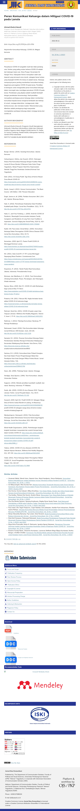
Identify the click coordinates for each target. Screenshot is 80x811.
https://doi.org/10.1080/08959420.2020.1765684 (23, 224)
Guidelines (16, 633)
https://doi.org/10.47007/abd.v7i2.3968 (17, 465)
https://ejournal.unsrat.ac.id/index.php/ (16, 346)
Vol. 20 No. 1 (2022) (25, 10)
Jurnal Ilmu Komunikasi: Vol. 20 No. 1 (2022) (57, 535)
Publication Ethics (13, 585)
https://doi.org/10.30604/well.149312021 (29, 316)
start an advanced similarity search (24, 544)
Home (6, 10)
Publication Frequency (15, 573)
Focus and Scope (13, 569)
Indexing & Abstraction (14, 604)
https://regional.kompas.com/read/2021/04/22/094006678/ (23, 405)
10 (16, 539)
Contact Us (10, 612)
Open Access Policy (13, 581)
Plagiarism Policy (12, 608)
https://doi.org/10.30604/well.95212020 (27, 453)
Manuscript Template (22, 649)
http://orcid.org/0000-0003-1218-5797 (14, 37)
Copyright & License (13, 588)
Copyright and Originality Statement (25, 657)
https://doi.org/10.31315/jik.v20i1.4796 (21, 44)
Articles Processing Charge (16, 596)
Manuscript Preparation (15, 592)
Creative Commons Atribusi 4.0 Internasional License (64, 95)
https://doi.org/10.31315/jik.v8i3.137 (16, 423)
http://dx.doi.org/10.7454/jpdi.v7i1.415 (16, 395)
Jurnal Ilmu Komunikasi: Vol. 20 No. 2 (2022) (50, 493)
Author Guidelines (13, 600)
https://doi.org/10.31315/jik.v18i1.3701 (16, 236)
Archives (13, 10)
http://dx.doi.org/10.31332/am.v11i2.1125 (17, 333)
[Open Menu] (4, 2)
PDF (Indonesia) (59, 28)
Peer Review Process (14, 577)
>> (19, 539)
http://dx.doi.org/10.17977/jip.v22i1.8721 (17, 209)
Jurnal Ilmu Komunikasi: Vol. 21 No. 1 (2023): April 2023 (26, 505)
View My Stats (15, 763)
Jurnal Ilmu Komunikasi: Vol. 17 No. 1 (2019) (44, 516)
